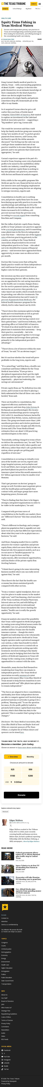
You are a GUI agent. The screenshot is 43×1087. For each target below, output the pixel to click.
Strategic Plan (5, 1011)
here (22, 732)
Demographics (6, 952)
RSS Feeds (4, 1039)
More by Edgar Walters (31, 841)
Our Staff (4, 998)
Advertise (4, 921)
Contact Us (4, 918)
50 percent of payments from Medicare (19, 298)
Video (3, 1036)
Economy (4, 955)
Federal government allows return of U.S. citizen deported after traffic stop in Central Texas (28, 855)
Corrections (5, 1027)
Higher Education (6, 968)
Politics (3, 974)
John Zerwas (31, 407)
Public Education (6, 978)
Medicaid (5, 811)
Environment (5, 962)
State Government (7, 981)
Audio (3, 1033)
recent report (19, 215)
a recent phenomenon (15, 229)
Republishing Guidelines (9, 1014)
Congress (4, 943)
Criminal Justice (6, 949)
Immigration (5, 971)
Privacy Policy (5, 1023)
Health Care (5, 965)
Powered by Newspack (8, 1081)
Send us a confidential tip (9, 925)
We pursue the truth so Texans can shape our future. (11, 931)
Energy (3, 958)
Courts (3, 946)
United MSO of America (20, 114)
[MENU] (40, 3)
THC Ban (37, 9)
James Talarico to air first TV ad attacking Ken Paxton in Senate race (27, 867)
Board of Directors (7, 1001)
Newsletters (5, 1030)
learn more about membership (29, 747)
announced (24, 675)
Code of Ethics (6, 1017)
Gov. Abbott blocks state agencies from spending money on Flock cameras (28, 891)
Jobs (2, 1004)
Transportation (6, 984)
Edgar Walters (8, 39)
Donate (33, 4)
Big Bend (28, 9)
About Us (4, 995)
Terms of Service (7, 1020)
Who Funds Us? (6, 1008)
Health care (6, 18)
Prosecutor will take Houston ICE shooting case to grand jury (28, 878)
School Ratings (17, 9)
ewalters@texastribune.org (20, 823)
